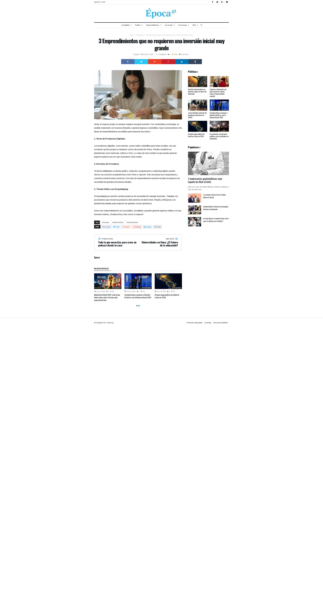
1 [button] (137, 305)
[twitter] (141, 61)
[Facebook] (212, 2)
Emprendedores (118, 222)
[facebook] (128, 61)
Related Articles (101, 269)
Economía (106, 222)
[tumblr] (195, 61)
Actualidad (139, 35)
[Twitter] (217, 2)
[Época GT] (161, 8)
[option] (107, 287)
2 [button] (139, 305)
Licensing (207, 323)
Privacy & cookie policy (194, 323)
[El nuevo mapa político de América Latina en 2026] (168, 281)
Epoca (137, 54)
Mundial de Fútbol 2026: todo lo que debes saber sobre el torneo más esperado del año (107, 297)
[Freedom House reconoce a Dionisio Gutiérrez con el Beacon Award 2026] (138, 281)
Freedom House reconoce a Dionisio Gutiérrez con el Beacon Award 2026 (137, 296)
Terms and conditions (220, 323)
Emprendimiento (133, 222)
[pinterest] (168, 61)
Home (131, 35)
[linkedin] (182, 61)
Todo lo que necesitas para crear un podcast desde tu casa (117, 242)
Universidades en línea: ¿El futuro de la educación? (160, 242)
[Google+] (222, 2)
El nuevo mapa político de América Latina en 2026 (167, 296)
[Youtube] (227, 2)
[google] (155, 61)
